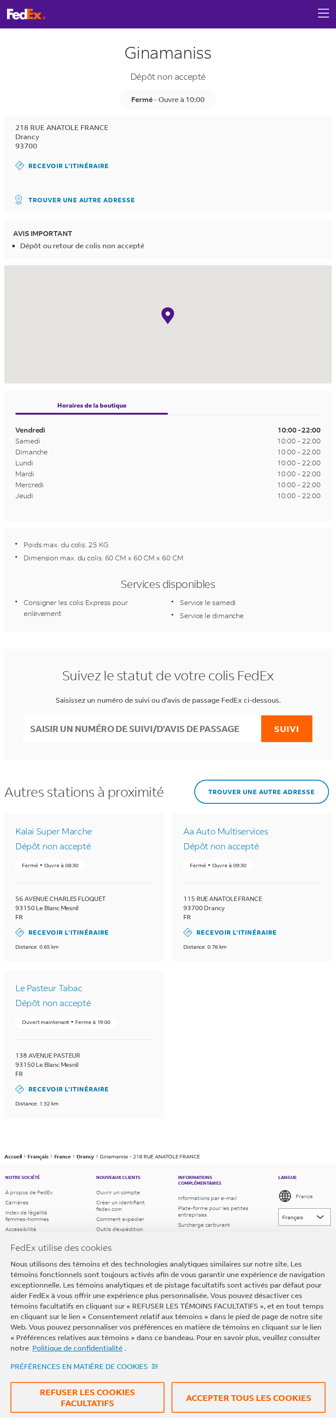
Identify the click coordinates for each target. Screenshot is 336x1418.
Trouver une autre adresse (81, 200)
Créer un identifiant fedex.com (120, 1205)
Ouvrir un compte (118, 1192)
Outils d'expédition (119, 1229)
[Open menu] (324, 14)
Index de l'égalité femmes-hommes (27, 1215)
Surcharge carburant (204, 1224)
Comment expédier (120, 1219)
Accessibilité (20, 1229)
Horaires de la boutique (91, 405)
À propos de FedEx (28, 1192)
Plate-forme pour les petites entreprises (213, 1211)
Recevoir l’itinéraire (62, 165)
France (304, 1196)
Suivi (286, 728)
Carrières (16, 1202)
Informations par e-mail (207, 1198)
